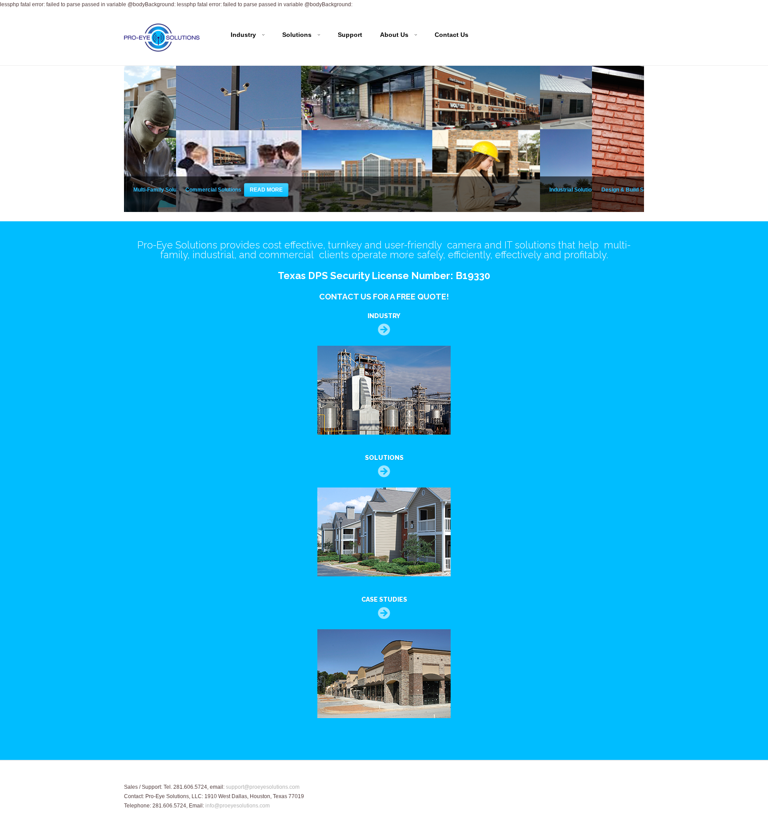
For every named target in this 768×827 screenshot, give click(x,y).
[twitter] (589, 786)
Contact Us (451, 34)
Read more (266, 190)
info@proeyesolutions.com (237, 806)
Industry (243, 35)
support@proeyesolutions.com (263, 787)
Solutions (297, 35)
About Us (394, 35)
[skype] (562, 786)
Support (350, 34)
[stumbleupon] (624, 786)
